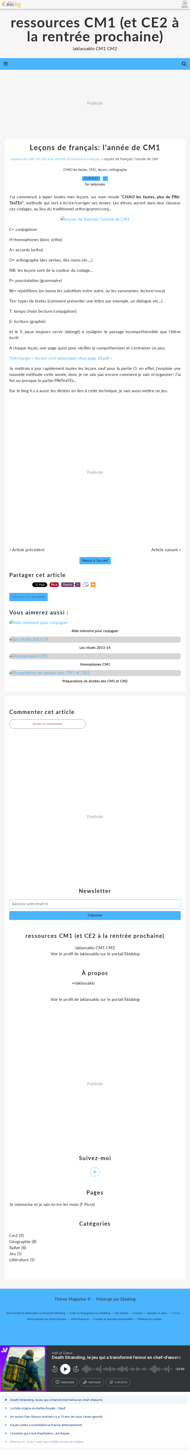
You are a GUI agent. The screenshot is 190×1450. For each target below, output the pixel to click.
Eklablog (128, 1299)
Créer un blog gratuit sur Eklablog (90, 1313)
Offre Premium (80, 1319)
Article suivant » (166, 550)
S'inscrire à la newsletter (28, 597)
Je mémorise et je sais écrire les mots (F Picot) (52, 1205)
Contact (137, 1313)
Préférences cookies (150, 1319)
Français (93, 159)
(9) (16, 1236)
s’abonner (67, 1382)
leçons (102, 170)
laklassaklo (89, 954)
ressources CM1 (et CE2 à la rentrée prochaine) (95, 30)
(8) (22, 1242)
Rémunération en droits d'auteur (46, 1319)
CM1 (92, 170)
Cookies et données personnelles (113, 1319)
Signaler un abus (157, 1313)
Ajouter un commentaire (47, 724)
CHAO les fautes (75, 170)
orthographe (118, 170)
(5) (15, 1254)
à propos (121, 1382)
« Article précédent (26, 550)
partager (95, 1382)
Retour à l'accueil (95, 560)
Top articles (121, 1313)
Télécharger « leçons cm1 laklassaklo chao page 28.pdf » (60, 358)
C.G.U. (176, 1313)
